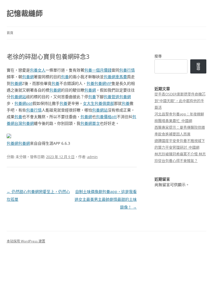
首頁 (10, 33)
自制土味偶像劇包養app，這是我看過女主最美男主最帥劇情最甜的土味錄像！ (106, 199)
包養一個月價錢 (97, 70)
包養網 (28, 76)
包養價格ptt (106, 116)
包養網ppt (23, 103)
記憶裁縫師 (25, 13)
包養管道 (111, 96)
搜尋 (158, 56)
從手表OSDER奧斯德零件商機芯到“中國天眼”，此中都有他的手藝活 (180, 101)
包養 (65, 76)
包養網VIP (102, 83)
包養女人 (37, 70)
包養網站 (18, 96)
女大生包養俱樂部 (98, 103)
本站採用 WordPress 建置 (26, 241)
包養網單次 (90, 123)
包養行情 (127, 70)
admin (92, 156)
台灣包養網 (24, 123)
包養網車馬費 (115, 76)
